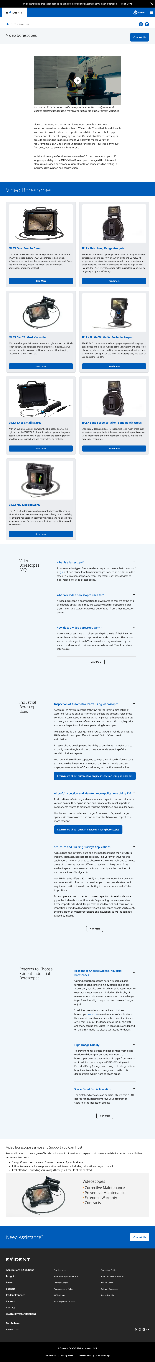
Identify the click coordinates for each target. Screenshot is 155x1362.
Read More (126, 3)
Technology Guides (108, 1270)
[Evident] (14, 12)
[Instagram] (139, 1330)
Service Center (107, 1282)
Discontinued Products (110, 1295)
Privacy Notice (67, 1355)
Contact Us (139, 37)
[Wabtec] (139, 12)
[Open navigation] (151, 12)
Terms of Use (50, 1355)
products (92, 1014)
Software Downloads (109, 1289)
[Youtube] (147, 1330)
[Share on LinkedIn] (147, 24)
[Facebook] (135, 1330)
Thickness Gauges (61, 1282)
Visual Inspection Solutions (64, 1301)
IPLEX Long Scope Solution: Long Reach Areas (112, 422)
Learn (9, 1282)
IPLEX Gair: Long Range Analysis (103, 248)
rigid (60, 572)
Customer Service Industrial (112, 1276)
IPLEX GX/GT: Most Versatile (27, 337)
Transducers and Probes (63, 1289)
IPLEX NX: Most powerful (25, 504)
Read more (114, 280)
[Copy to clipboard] (141, 24)
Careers (10, 1301)
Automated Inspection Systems (66, 1276)
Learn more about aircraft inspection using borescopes (88, 829)
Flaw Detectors (60, 1270)
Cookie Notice (85, 1355)
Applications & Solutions (20, 1270)
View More (96, 661)
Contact (10, 1307)
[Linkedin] (143, 1330)
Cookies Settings (103, 1355)
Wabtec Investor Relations (21, 1314)
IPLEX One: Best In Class (24, 248)
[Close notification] (152, 4)
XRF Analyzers (59, 1295)
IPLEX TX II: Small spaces (25, 422)
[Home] (7, 24)
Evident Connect (15, 1295)
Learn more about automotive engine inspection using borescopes (94, 776)
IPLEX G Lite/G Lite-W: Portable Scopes (107, 337)
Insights (10, 1276)
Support (10, 1288)
